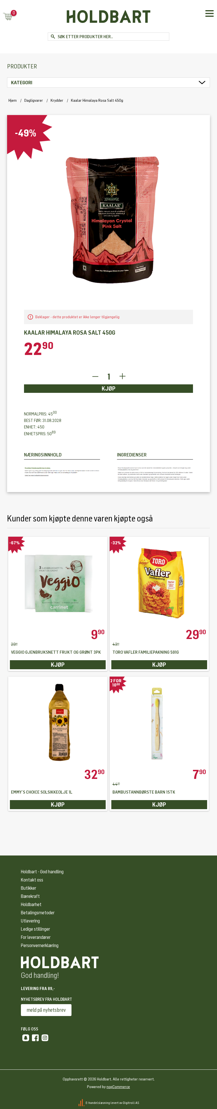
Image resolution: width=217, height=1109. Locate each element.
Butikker (28, 888)
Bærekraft (30, 896)
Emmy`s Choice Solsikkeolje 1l (41, 792)
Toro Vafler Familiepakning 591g (145, 652)
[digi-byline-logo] (82, 1103)
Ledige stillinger (35, 929)
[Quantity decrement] (95, 376)
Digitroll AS (131, 1103)
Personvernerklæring (39, 945)
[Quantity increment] (122, 376)
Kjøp (109, 388)
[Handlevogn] (7, 17)
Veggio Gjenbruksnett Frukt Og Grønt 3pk (56, 652)
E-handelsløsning (98, 1103)
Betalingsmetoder (38, 912)
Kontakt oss (32, 880)
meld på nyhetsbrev (46, 1010)
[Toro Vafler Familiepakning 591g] (159, 582)
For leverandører (36, 937)
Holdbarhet (31, 904)
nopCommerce (118, 1086)
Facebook (35, 1037)
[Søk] (53, 37)
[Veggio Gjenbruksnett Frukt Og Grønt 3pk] (57, 582)
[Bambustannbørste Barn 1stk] (159, 722)
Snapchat (25, 1037)
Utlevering (30, 921)
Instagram (45, 1037)
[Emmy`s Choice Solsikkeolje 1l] (57, 722)
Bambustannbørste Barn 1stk (143, 792)
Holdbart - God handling (42, 871)
